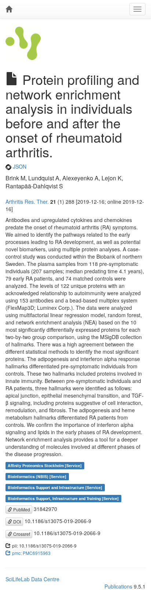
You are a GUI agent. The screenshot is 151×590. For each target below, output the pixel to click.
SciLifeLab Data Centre (32, 579)
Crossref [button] (21, 534)
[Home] (9, 9)
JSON (18, 166)
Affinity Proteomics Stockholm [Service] (45, 465)
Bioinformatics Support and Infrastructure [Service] (55, 487)
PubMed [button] (21, 509)
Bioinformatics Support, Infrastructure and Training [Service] (63, 498)
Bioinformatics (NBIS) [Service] (37, 476)
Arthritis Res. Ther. (27, 201)
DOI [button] (16, 521)
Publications (118, 586)
